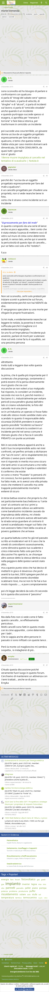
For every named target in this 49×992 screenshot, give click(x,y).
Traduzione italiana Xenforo (10, 979)
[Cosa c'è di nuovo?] (41, 2)
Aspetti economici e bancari (14, 798)
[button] (2, 959)
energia (5, 879)
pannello (20, 888)
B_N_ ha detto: (8, 272)
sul (40, 894)
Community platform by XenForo (20, 976)
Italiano (9, 959)
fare (11, 879)
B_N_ (5, 14)
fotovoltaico (28, 879)
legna (34, 884)
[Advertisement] (24, 44)
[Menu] (3, 2)
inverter (26, 884)
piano (35, 888)
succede (11, 17)
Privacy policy (27, 963)
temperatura (7, 897)
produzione (23, 891)
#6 (47, 613)
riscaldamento (9, 894)
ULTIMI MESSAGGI (9, 756)
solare (23, 894)
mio (44, 884)
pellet (28, 888)
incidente (29, 14)
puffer (32, 891)
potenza (4, 891)
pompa (42, 888)
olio (2, 888)
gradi (43, 879)
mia (39, 884)
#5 (47, 358)
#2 (47, 176)
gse (2, 884)
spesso (4, 17)
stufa (34, 894)
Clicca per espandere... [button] (24, 291)
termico (18, 897)
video (45, 898)
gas (38, 879)
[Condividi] (43, 86)
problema (13, 891)
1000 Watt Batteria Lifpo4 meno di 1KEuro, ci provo (26, 818)
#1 (47, 87)
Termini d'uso (15, 963)
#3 (47, 218)
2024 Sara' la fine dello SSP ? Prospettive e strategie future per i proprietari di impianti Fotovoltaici (26, 802)
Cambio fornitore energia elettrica (18, 788)
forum (17, 879)
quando (41, 14)
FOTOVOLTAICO (10, 814)
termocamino (30, 897)
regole (40, 898)
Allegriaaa (9, 774)
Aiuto (35, 963)
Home (41, 963)
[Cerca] (46, 2)
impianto (13, 883)
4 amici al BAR (9, 785)
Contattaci (5, 963)
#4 (47, 268)
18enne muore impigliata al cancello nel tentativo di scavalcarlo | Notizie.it (23, 159)
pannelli (10, 887)
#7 (47, 665)
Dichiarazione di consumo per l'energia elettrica (24, 760)
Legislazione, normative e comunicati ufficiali (20, 771)
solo (29, 894)
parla (35, 14)
